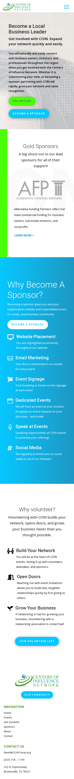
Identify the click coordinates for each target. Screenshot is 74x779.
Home (7, 712)
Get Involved (11, 722)
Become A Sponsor (28, 324)
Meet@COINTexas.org (17, 752)
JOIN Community (37, 695)
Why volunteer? (37, 509)
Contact (8, 736)
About (7, 731)
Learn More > (24, 235)
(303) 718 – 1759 (14, 759)
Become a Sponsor (29, 113)
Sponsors (9, 726)
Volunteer (22, 101)
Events (8, 717)
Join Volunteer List (37, 641)
